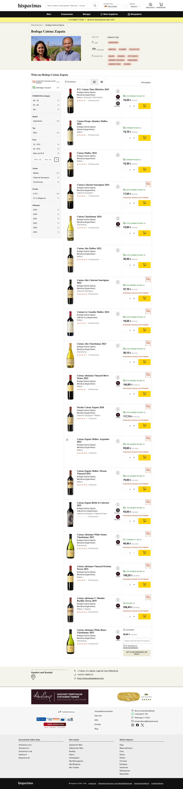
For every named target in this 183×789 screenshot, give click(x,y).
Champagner (74, 758)
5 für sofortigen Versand (135, 380)
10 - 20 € (46, 144)
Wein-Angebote (110, 14)
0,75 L (46, 194)
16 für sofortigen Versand (135, 317)
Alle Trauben (74, 768)
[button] (150, 5)
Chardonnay (132, 60)
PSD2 (42, 719)
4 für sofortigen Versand (135, 285)
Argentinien (113, 42)
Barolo (122, 755)
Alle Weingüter (75, 764)
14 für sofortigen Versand (135, 349)
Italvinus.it (23, 755)
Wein (49, 14)
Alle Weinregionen (76, 761)
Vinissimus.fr (24, 748)
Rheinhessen (125, 771)
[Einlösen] (56, 159)
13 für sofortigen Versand (135, 223)
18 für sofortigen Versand (135, 190)
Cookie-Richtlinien (157, 783)
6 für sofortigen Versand (135, 444)
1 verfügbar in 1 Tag (133, 539)
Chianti (122, 758)
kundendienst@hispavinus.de (146, 721)
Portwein (123, 761)
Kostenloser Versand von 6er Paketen (47, 82)
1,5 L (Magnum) (46, 198)
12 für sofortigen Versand (135, 255)
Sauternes (124, 768)
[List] (94, 82)
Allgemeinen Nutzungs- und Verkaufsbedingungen (115, 783)
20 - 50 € (46, 149)
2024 (46, 214)
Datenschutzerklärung (141, 783)
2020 (46, 228)
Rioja (121, 745)
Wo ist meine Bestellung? (145, 711)
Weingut (87, 14)
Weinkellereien (37, 25)
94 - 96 (46, 105)
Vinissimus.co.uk (25, 751)
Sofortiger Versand (133, 128)
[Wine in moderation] (55, 725)
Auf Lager (130, 603)
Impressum (92, 783)
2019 (46, 232)
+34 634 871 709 (141, 714)
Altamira (122, 49)
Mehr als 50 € (46, 153)
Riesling (72, 751)
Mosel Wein (124, 774)
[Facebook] (138, 725)
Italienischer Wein (76, 748)
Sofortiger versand (47, 88)
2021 (46, 219)
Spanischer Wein (75, 745)
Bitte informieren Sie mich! (136, 653)
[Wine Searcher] (134, 696)
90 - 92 (46, 100)
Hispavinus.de (24, 758)
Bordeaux (123, 764)
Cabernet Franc (114, 64)
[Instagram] (133, 725)
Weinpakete (136, 14)
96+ (46, 109)
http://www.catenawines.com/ (90, 678)
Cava (122, 751)
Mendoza (112, 49)
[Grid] (101, 82)
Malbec (111, 56)
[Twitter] (143, 725)
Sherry (71, 755)
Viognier (127, 64)
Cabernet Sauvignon (116, 60)
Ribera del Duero (126, 748)
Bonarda (121, 56)
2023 (46, 210)
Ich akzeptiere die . (131, 647)
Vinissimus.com (25, 745)
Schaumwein (67, 14)
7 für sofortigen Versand (135, 508)
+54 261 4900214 (85, 674)
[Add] (144, 106)
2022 (46, 223)
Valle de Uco (134, 49)
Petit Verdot (133, 56)
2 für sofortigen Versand (135, 96)
